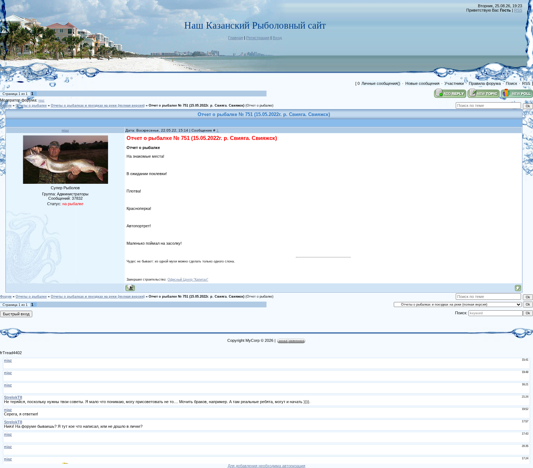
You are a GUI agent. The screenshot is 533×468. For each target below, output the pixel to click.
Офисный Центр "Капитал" (188, 279)
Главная (235, 38)
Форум (6, 105)
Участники (454, 83)
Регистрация (257, 38)
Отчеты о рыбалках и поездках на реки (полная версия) (98, 105)
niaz (41, 100)
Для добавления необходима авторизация (266, 466)
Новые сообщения (422, 83)
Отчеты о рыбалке (31, 105)
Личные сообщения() (380, 83)
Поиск (511, 83)
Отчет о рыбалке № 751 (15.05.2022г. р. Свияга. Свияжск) (196, 105)
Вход (277, 38)
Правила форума (485, 83)
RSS (518, 10)
